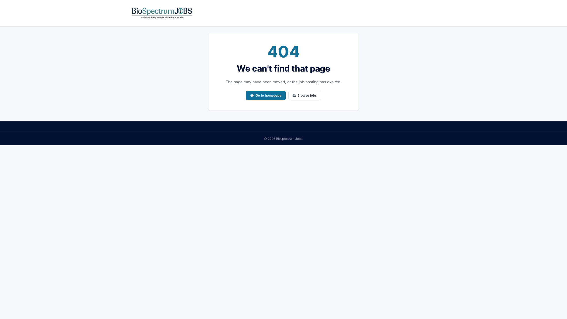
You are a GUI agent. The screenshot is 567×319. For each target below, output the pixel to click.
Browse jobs (307, 95)
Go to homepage (269, 95)
